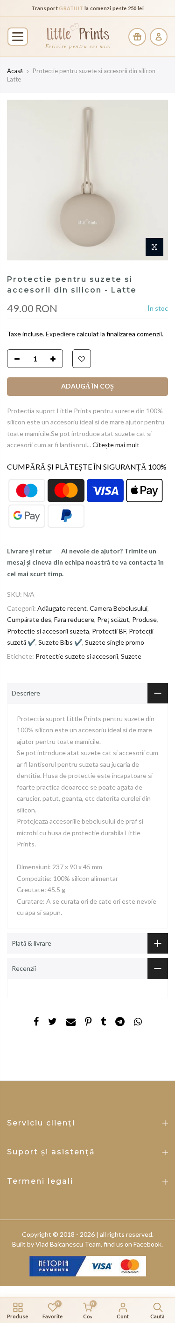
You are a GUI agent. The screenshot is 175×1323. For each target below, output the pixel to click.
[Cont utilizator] (159, 37)
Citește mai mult (115, 445)
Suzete (131, 656)
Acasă (15, 71)
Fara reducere (74, 619)
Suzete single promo (114, 642)
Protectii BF (109, 631)
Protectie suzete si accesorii (76, 656)
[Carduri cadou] (137, 37)
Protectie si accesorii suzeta (48, 631)
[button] (17, 36)
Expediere (61, 334)
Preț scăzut (113, 619)
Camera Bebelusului (118, 608)
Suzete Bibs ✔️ (60, 642)
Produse (144, 619)
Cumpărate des (29, 619)
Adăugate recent (62, 608)
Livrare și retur (29, 551)
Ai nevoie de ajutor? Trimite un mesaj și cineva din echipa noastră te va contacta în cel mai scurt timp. (85, 562)
